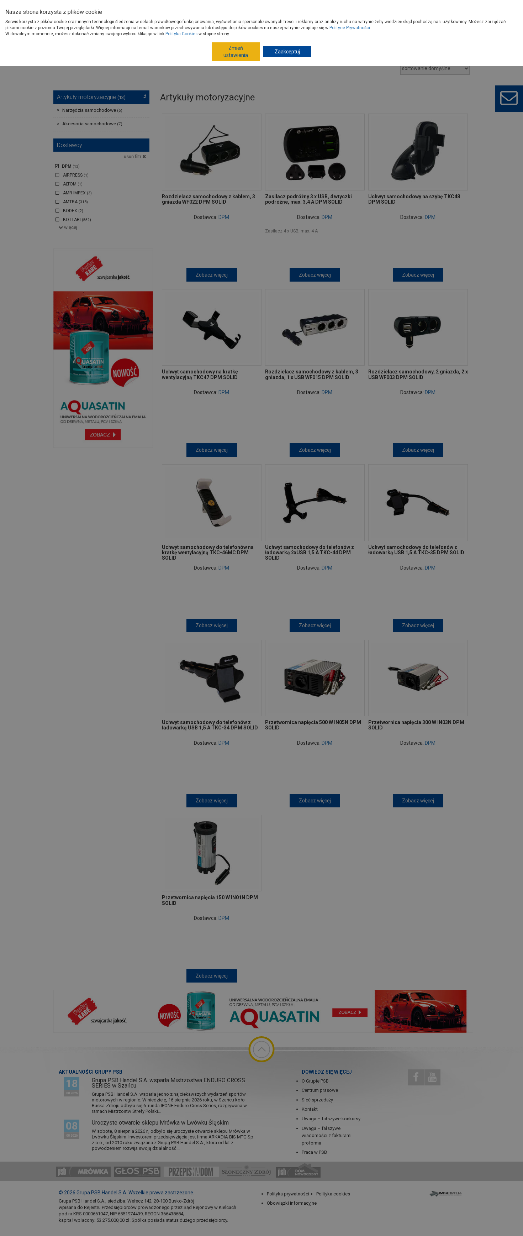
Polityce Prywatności (349, 27)
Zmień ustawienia (235, 51)
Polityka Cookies (181, 33)
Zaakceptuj (287, 51)
